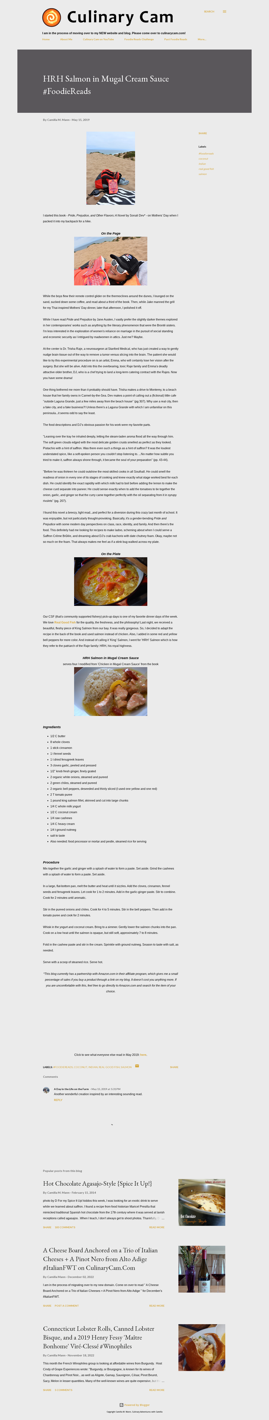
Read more (157, 1227)
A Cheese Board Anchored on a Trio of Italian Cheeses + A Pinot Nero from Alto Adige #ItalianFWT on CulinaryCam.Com (100, 1259)
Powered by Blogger (137, 1405)
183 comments (65, 1227)
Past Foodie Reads (175, 39)
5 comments (63, 1389)
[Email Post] (137, 1067)
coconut (203, 158)
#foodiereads (206, 153)
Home (46, 39)
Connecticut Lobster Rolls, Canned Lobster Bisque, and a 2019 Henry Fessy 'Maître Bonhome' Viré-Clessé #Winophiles (98, 1337)
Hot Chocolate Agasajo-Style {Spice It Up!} (97, 1183)
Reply (58, 1100)
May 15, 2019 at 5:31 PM (105, 1089)
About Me (66, 39)
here (143, 1054)
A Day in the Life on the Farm (71, 1089)
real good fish (206, 168)
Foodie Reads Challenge (139, 39)
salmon (203, 174)
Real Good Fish (65, 622)
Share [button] (203, 133)
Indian (202, 163)
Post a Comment (67, 1305)
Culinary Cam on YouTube (98, 39)
